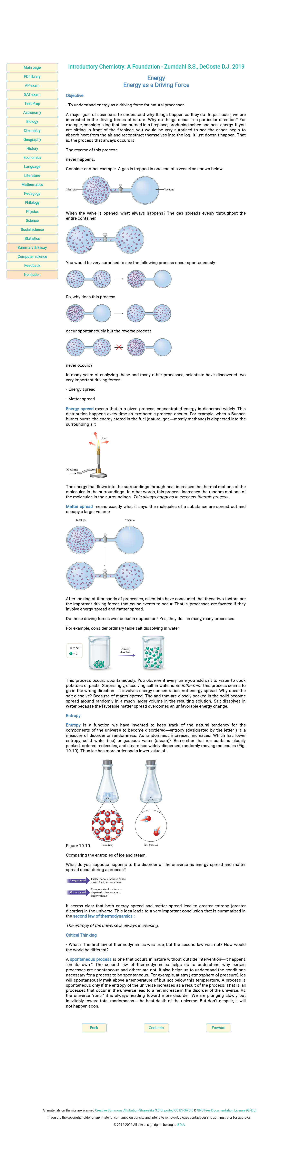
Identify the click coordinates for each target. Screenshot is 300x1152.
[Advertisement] (150, 30)
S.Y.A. (181, 1125)
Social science (32, 229)
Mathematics (32, 184)
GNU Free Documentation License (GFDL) (227, 1110)
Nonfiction (32, 274)
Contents (156, 1028)
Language (32, 166)
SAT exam (32, 94)
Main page (32, 67)
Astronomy (32, 112)
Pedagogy (32, 193)
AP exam (32, 85)
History (32, 148)
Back (94, 1028)
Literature (32, 175)
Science (32, 220)
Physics (32, 211)
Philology (32, 202)
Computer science (32, 256)
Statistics (32, 238)
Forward (218, 1028)
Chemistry (32, 130)
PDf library (32, 76)
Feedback (32, 265)
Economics (32, 157)
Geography (32, 139)
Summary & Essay (32, 247)
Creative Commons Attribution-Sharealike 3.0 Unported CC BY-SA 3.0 (144, 1110)
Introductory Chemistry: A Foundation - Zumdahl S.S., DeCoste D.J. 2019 (156, 66)
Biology (32, 121)
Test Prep (32, 103)
